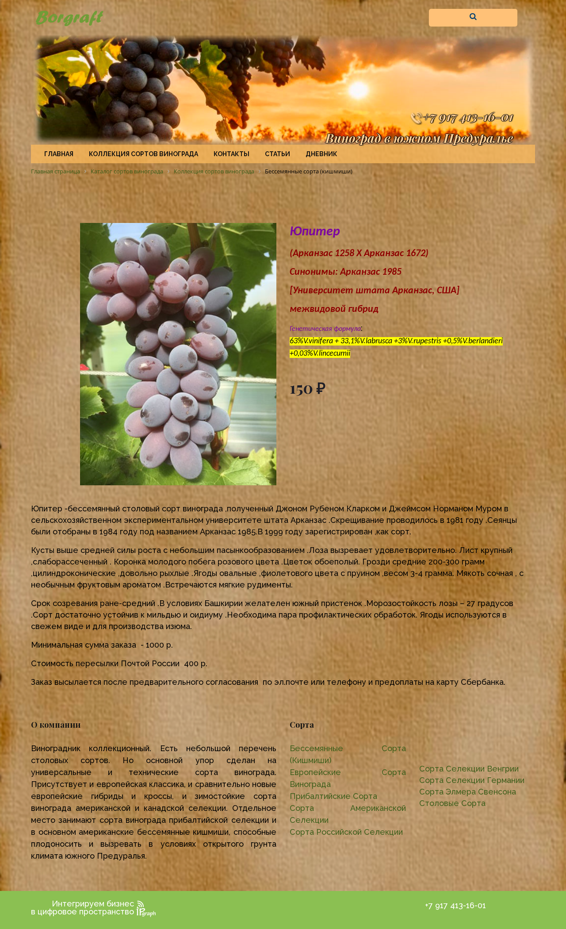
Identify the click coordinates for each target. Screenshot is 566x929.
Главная (58, 153)
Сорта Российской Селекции (346, 832)
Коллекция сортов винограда (143, 153)
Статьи (277, 153)
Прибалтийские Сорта (333, 796)
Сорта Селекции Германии (471, 780)
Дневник (321, 153)
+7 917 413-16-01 (468, 116)
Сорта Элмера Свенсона (467, 791)
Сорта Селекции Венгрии (469, 768)
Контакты (231, 153)
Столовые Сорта (452, 803)
